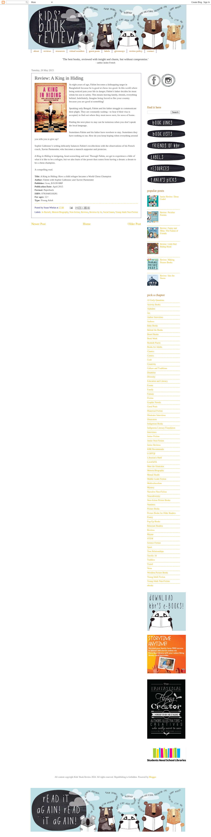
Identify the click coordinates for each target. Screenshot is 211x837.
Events (150, 385)
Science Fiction (154, 543)
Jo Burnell (46, 212)
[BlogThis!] (79, 207)
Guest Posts (152, 406)
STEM (150, 538)
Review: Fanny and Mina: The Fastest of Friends (169, 231)
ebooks (150, 585)
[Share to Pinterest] (88, 207)
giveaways (119, 51)
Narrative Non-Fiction (157, 492)
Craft (149, 360)
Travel (150, 564)
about (36, 51)
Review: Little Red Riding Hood (168, 245)
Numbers (151, 504)
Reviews (84, 212)
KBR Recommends (155, 449)
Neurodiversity (153, 496)
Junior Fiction (153, 436)
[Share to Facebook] (85, 207)
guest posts (94, 51)
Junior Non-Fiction (155, 441)
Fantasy (150, 394)
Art (148, 313)
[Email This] (76, 207)
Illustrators (152, 419)
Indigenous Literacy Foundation (161, 428)
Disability (151, 373)
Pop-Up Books (153, 521)
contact (150, 51)
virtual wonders (76, 51)
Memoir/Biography (60, 212)
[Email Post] (71, 208)
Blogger (152, 777)
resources (60, 51)
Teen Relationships (155, 551)
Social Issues (108, 212)
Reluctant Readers (155, 526)
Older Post (134, 223)
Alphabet (151, 309)
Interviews (151, 432)
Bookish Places (153, 343)
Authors (150, 321)
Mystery (150, 487)
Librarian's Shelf (154, 458)
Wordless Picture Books (157, 573)
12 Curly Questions (155, 300)
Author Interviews (155, 317)
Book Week (152, 338)
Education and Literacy (157, 381)
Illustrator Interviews (156, 415)
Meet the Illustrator (155, 466)
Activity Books (153, 304)
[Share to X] (82, 207)
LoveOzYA (152, 462)
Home (87, 223)
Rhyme (150, 534)
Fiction (150, 398)
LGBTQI (151, 453)
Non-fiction (75, 212)
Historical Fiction (154, 411)
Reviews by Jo (95, 212)
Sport (149, 547)
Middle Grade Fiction (156, 479)
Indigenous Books (155, 424)
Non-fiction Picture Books (158, 500)
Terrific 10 (152, 556)
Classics (150, 351)
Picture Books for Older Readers (161, 513)
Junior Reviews (153, 445)
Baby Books (152, 326)
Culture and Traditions (157, 368)
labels (107, 51)
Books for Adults (154, 347)
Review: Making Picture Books (167, 261)
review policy (135, 51)
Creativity (151, 364)
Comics (150, 356)
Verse (149, 568)
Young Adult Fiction (156, 577)
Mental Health (153, 475)
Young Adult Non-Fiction (126, 212)
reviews (47, 51)
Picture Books (153, 509)
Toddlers (151, 560)
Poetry (150, 517)
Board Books (152, 334)
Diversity (151, 377)
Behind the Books (155, 330)
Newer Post (38, 223)
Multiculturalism (154, 483)
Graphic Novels (154, 402)
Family (150, 389)
